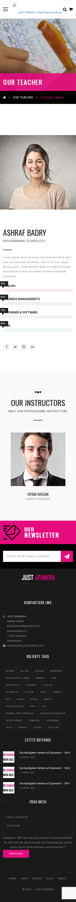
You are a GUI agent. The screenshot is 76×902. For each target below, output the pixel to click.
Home (12, 878)
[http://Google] (45, 464)
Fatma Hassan (38, 494)
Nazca (48, 699)
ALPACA (39, 671)
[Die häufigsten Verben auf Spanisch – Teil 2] (8, 772)
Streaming (52, 720)
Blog (50, 878)
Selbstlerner (14, 720)
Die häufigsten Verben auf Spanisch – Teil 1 (44, 783)
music (20, 699)
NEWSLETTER (41, 535)
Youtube (53, 727)
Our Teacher (23, 97)
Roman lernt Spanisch (20, 713)
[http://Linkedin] (32, 347)
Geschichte (13, 685)
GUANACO (31, 685)
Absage (10, 671)
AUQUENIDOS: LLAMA (17, 678)
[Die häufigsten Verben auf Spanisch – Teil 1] (8, 787)
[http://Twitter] (15, 347)
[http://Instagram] (23, 347)
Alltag (25, 671)
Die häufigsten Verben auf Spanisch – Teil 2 (44, 768)
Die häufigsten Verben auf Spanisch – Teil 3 (44, 752)
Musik (34, 699)
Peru (33, 706)
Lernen (56, 692)
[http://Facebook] (6, 347)
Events (37, 878)
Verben (22, 727)
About (62, 878)
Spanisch (34, 720)
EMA (53, 678)
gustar (47, 685)
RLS (44, 706)
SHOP (24, 878)
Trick (9, 727)
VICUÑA (37, 727)
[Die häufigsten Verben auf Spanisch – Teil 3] (8, 757)
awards (40, 678)
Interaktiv (12, 692)
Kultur (29, 692)
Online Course (15, 706)
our (29, 529)
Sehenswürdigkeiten (53, 713)
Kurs (43, 692)
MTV (8, 699)
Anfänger (56, 671)
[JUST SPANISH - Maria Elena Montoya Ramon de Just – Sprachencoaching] (38, 9)
